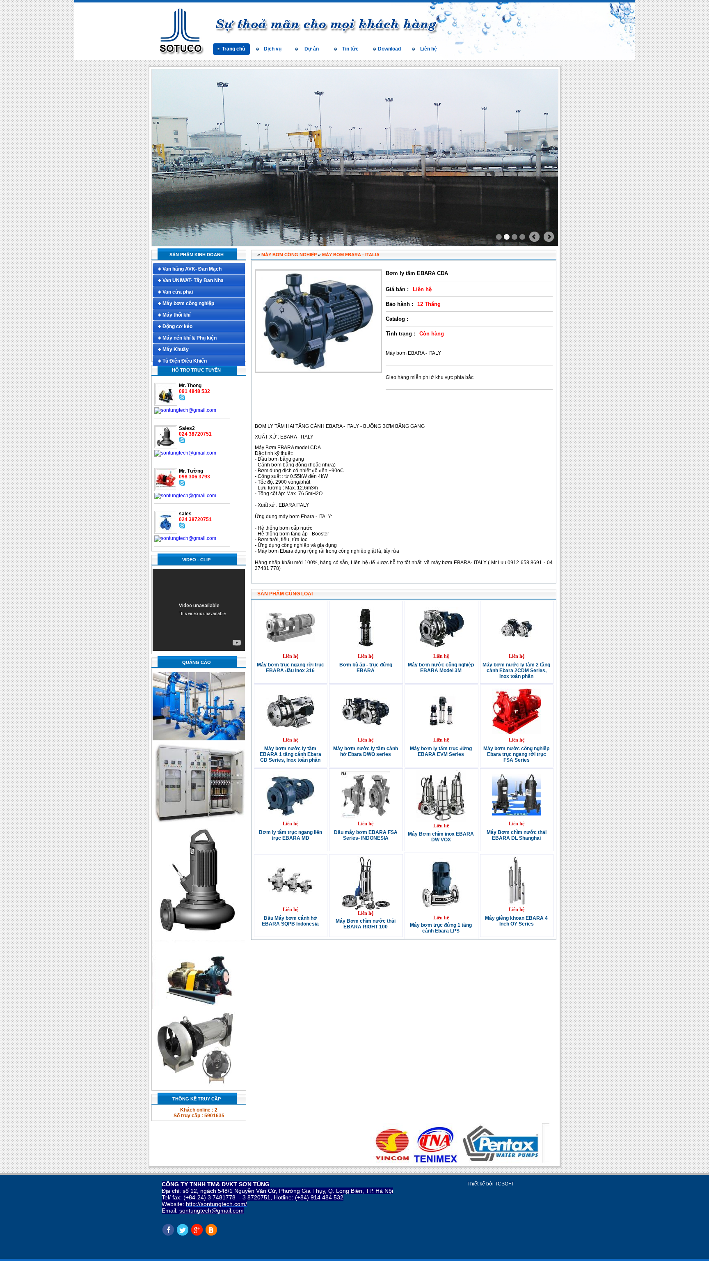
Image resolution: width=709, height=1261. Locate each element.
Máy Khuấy (175, 349)
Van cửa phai (177, 292)
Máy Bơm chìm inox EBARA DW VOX (441, 837)
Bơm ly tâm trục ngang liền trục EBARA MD (290, 835)
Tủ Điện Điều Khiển (184, 361)
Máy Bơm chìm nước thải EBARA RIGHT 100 (366, 924)
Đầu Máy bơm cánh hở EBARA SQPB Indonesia (290, 921)
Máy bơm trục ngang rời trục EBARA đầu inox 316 (290, 667)
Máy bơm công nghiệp (188, 303)
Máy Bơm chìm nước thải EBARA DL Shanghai (517, 835)
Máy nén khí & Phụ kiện (189, 338)
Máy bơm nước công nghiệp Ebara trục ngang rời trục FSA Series (516, 754)
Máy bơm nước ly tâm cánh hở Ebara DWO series (365, 751)
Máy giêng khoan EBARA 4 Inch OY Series (516, 921)
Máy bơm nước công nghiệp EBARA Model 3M (441, 667)
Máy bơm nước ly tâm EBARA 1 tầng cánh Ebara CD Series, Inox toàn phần (290, 754)
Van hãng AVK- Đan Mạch (192, 269)
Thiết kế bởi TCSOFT (490, 1184)
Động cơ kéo (177, 326)
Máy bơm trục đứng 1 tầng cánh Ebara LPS (441, 928)
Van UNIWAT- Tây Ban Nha (193, 280)
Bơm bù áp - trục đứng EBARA (365, 667)
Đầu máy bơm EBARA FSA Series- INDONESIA (366, 835)
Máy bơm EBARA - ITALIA (351, 254)
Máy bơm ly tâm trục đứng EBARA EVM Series (441, 751)
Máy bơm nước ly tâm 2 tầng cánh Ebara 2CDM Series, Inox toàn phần (516, 670)
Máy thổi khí (176, 315)
